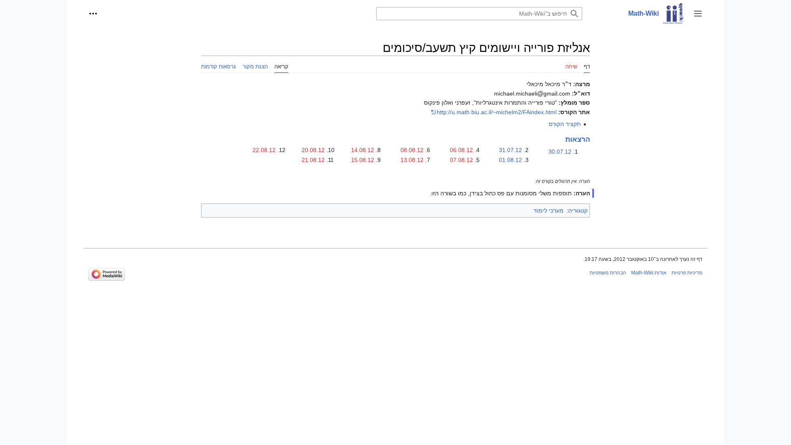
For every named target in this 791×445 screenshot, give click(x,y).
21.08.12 (313, 160)
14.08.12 (362, 150)
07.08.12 (461, 160)
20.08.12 (313, 150)
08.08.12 (412, 150)
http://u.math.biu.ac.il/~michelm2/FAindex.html (497, 112)
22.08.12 (264, 150)
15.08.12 (362, 160)
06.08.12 (461, 150)
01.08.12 (510, 160)
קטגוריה (577, 210)
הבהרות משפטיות (608, 273)
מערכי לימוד (549, 210)
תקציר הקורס (565, 124)
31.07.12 (510, 150)
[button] (697, 13)
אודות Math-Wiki (649, 273)
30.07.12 (559, 151)
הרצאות (577, 139)
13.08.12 (412, 160)
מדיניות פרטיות (687, 273)
